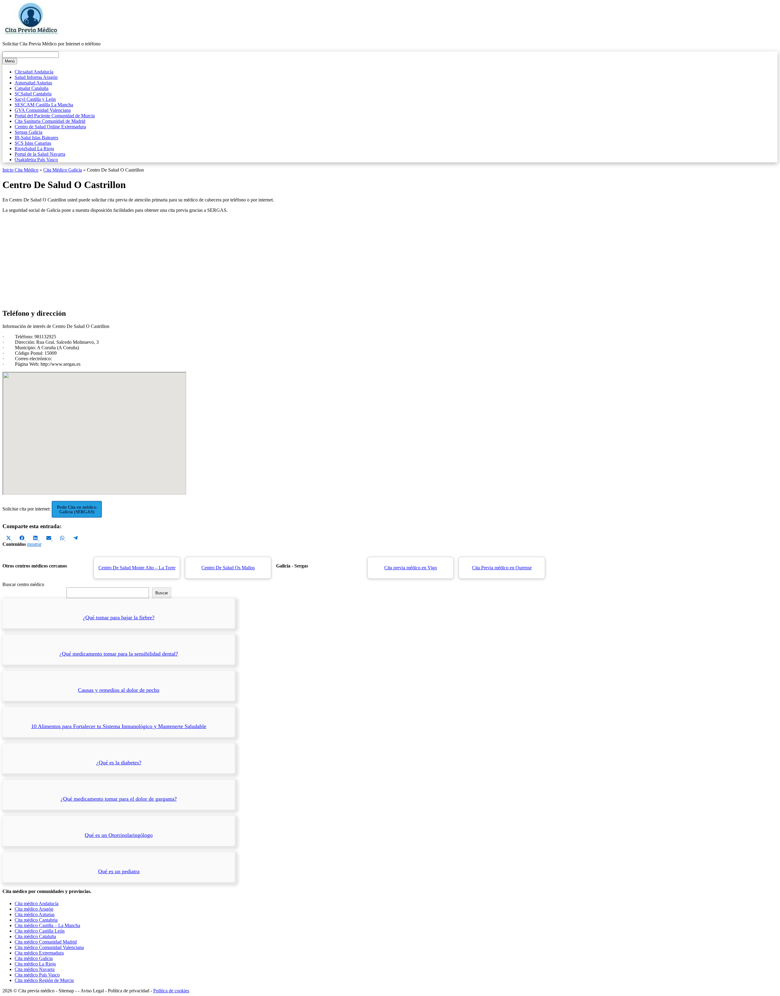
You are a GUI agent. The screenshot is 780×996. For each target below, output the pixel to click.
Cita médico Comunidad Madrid (46, 941)
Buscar (161, 593)
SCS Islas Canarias (33, 143)
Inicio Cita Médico (20, 170)
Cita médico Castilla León (40, 931)
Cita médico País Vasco (37, 974)
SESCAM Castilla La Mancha (44, 104)
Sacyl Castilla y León (35, 99)
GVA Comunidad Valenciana (43, 110)
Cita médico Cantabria (36, 920)
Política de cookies (171, 990)
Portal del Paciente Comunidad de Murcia (55, 115)
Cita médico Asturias (35, 914)
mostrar (34, 544)
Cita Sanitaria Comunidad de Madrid (50, 121)
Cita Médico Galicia (62, 170)
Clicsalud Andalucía (34, 71)
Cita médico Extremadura (39, 952)
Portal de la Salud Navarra (40, 154)
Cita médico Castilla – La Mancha (47, 925)
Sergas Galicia (28, 132)
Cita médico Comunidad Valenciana (49, 947)
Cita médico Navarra (35, 969)
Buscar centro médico (23, 584)
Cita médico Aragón (34, 909)
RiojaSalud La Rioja (34, 148)
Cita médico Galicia (34, 958)
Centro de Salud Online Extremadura (50, 126)
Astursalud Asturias (33, 82)
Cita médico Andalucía (36, 903)
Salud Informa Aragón (36, 77)
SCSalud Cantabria (33, 93)
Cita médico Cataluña (35, 936)
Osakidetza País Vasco (36, 159)
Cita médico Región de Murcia (44, 980)
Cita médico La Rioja (35, 963)
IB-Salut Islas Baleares (36, 137)
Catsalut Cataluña (31, 88)
